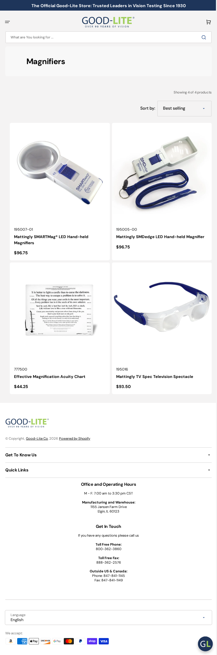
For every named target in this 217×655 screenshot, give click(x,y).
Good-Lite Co (37, 438)
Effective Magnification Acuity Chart (48, 374)
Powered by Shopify (74, 438)
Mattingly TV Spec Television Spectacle (151, 374)
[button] (7, 22)
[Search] (201, 37)
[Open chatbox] (201, 643)
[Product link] (57, 191)
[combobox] (106, 37)
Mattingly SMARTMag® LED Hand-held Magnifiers (49, 238)
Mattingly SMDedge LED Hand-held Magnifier (157, 235)
